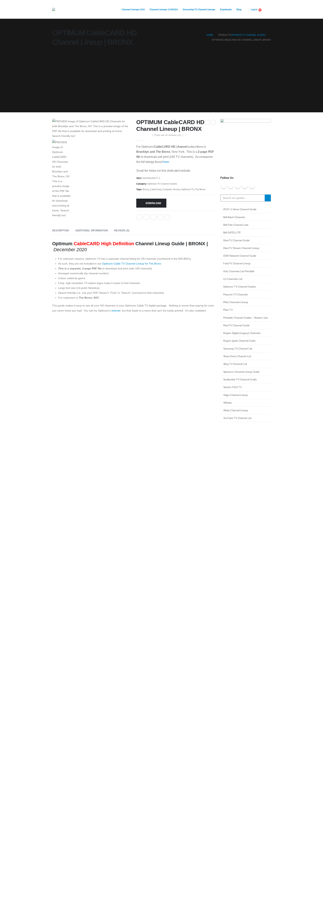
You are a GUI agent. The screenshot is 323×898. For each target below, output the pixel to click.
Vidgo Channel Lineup (235, 394)
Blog (238, 9)
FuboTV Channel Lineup (236, 263)
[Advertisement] (161, 80)
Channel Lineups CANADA (164, 9)
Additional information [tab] (91, 230)
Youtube (238, 186)
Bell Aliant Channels (234, 217)
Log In (254, 9)
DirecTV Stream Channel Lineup (241, 248)
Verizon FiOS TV (232, 387)
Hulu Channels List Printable (238, 271)
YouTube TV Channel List (237, 418)
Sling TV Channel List (235, 363)
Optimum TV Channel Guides (162, 184)
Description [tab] (60, 230)
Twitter (146, 217)
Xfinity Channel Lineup (235, 410)
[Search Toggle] (268, 9)
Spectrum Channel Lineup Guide (241, 371)
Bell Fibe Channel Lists (235, 224)
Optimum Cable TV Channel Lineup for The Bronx (131, 263)
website (116, 310)
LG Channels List (232, 278)
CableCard (155, 189)
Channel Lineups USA (133, 9)
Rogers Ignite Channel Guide (239, 340)
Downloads (226, 9)
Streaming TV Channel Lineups (199, 9)
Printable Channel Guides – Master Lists (245, 317)
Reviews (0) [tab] (121, 230)
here (166, 161)
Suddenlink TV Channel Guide (240, 379)
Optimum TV (187, 189)
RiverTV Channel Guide (236, 325)
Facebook (139, 217)
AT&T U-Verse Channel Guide (239, 209)
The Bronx (200, 189)
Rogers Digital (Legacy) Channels (242, 333)
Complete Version (171, 189)
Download (153, 203)
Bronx (146, 189)
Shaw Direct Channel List (237, 356)
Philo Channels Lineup (235, 302)
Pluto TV (228, 309)
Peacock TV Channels (235, 294)
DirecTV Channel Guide (236, 240)
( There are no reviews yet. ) (168, 135)
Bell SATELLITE (232, 232)
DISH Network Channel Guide (239, 255)
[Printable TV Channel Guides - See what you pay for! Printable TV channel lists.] (75, 9)
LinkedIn (153, 217)
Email (167, 217)
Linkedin (252, 186)
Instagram (245, 186)
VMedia (227, 402)
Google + (160, 217)
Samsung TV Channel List (237, 348)
